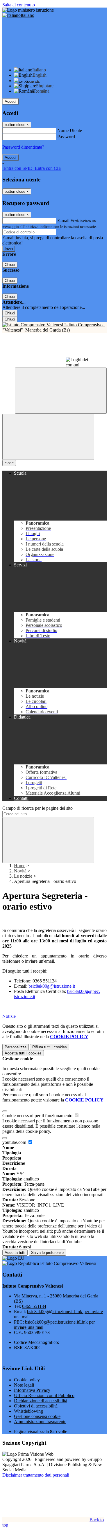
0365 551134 (34, 1306)
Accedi (10, 101)
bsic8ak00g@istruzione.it (51, 986)
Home (19, 865)
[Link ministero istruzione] (28, 10)
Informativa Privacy (32, 1390)
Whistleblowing (28, 1411)
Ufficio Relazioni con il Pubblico (44, 1395)
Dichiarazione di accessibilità (40, 1400)
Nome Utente (69, 130)
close (9, 463)
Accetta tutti (23, 1053)
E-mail (63, 220)
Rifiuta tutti (49, 1047)
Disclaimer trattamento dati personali (35, 1475)
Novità (20, 870)
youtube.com (14, 1142)
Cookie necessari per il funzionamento (38, 1115)
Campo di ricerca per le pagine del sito (37, 808)
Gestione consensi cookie (37, 1416)
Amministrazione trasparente (40, 1421)
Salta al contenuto (18, 4)
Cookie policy (27, 1379)
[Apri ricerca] (61, 391)
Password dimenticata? (23, 147)
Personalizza (15, 1047)
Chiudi (10, 264)
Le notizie (23, 876)
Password (66, 136)
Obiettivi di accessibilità (36, 1405)
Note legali (24, 1385)
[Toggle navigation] (48, 437)
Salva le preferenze (47, 1252)
